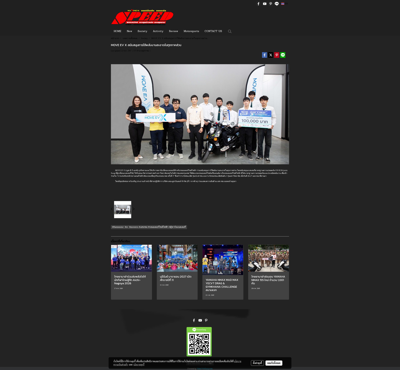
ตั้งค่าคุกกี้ (257, 363)
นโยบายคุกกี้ (138, 364)
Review (173, 31)
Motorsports (191, 31)
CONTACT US (213, 31)
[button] (229, 31)
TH (286, 3)
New (129, 31)
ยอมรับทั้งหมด (273, 363)
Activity (158, 31)
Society (142, 31)
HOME (117, 31)
